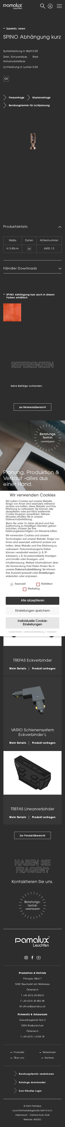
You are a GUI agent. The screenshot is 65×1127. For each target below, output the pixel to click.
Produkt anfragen (44, 669)
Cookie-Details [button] (15, 632)
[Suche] (42, 6)
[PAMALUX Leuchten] (13, 6)
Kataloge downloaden (32, 1082)
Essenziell (20, 584)
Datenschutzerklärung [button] (34, 632)
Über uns (19, 1058)
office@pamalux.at (34, 1007)
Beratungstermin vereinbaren (36, 1073)
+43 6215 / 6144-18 (33, 1037)
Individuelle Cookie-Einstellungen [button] (32, 623)
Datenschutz (37, 1115)
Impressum (21, 1115)
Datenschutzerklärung (28, 569)
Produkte (19, 1052)
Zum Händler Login (30, 1090)
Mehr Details (17, 669)
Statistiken (47, 584)
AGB (47, 1115)
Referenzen (49, 1052)
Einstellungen (47, 573)
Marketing (34, 589)
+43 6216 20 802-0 (33, 995)
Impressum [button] (52, 632)
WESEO (37, 1120)
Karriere (49, 1058)
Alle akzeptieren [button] (32, 600)
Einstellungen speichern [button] (32, 610)
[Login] (50, 4)
